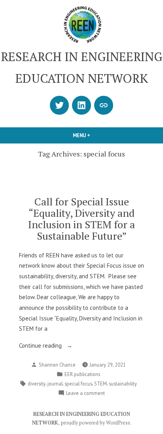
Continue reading (56, 346)
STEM (100, 383)
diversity (36, 383)
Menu (95, 135)
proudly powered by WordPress (95, 422)
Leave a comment (85, 393)
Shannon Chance (57, 364)
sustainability (123, 383)
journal (55, 383)
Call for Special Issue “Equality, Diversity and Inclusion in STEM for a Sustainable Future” (81, 218)
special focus (78, 383)
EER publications (82, 374)
